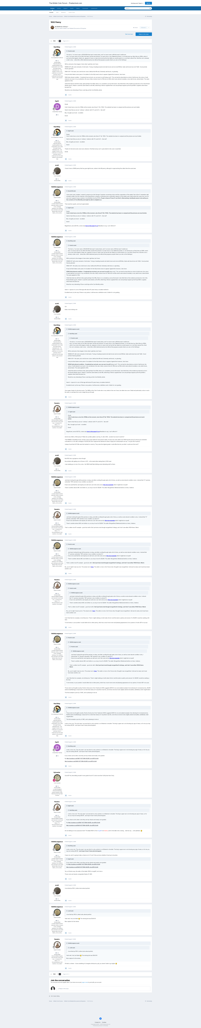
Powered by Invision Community (100, 1025)
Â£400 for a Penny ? (62, 26)
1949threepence (57, 187)
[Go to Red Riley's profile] (57, 52)
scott (57, 165)
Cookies (104, 1022)
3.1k (58, 179)
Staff (57, 12)
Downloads (85, 8)
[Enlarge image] (141, 830)
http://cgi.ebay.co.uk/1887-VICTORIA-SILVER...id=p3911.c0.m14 (82, 758)
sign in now (85, 982)
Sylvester (57, 772)
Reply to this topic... (64, 988)
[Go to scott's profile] (57, 170)
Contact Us (97, 1022)
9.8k (58, 417)
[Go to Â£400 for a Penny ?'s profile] (52, 27)
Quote (69, 94)
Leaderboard (94, 8)
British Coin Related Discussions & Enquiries (75, 28)
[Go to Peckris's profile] (57, 408)
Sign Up (148, 3)
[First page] (51, 41)
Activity (59, 8)
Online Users (72, 12)
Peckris (57, 403)
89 (58, 114)
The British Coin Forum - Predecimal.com (65, 3)
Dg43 (57, 101)
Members (63, 12)
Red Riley (57, 47)
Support (65, 8)
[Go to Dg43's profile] (57, 106)
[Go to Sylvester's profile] (57, 777)
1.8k (58, 60)
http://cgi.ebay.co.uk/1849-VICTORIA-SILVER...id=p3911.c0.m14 (81, 761)
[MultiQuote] (66, 95)
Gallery (78, 8)
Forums (51, 12)
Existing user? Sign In (137, 3)
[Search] (150, 8)
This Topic (143, 8)
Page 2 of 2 (66, 41)
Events (71, 8)
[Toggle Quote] (67, 51)
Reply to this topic (144, 34)
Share (136, 27)
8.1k (58, 200)
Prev (54, 41)
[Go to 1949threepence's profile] (57, 192)
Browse (52, 8)
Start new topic (129, 34)
